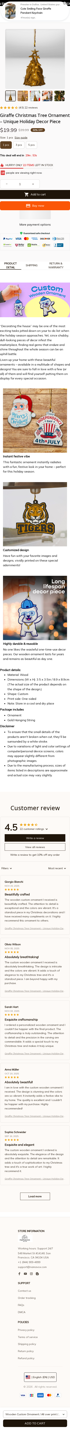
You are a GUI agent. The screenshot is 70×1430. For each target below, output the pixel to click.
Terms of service (28, 1337)
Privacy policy (26, 1330)
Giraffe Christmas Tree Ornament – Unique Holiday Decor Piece (35, 928)
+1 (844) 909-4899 (29, 1262)
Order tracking (27, 1298)
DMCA (21, 1312)
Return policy (26, 1351)
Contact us (24, 1290)
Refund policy (26, 1358)
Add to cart (35, 1423)
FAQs (21, 1305)
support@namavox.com (32, 1267)
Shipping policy (27, 1344)
